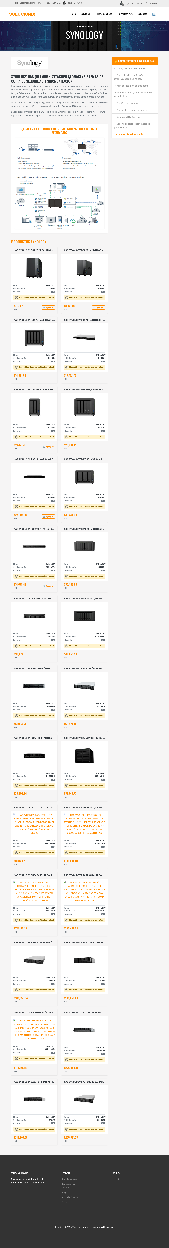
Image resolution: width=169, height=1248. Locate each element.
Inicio (73, 14)
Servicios (85, 14)
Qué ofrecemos (69, 1179)
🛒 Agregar (48, 307)
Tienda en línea (104, 14)
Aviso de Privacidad (71, 1197)
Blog (63, 1192)
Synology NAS (126, 14)
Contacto (142, 14)
